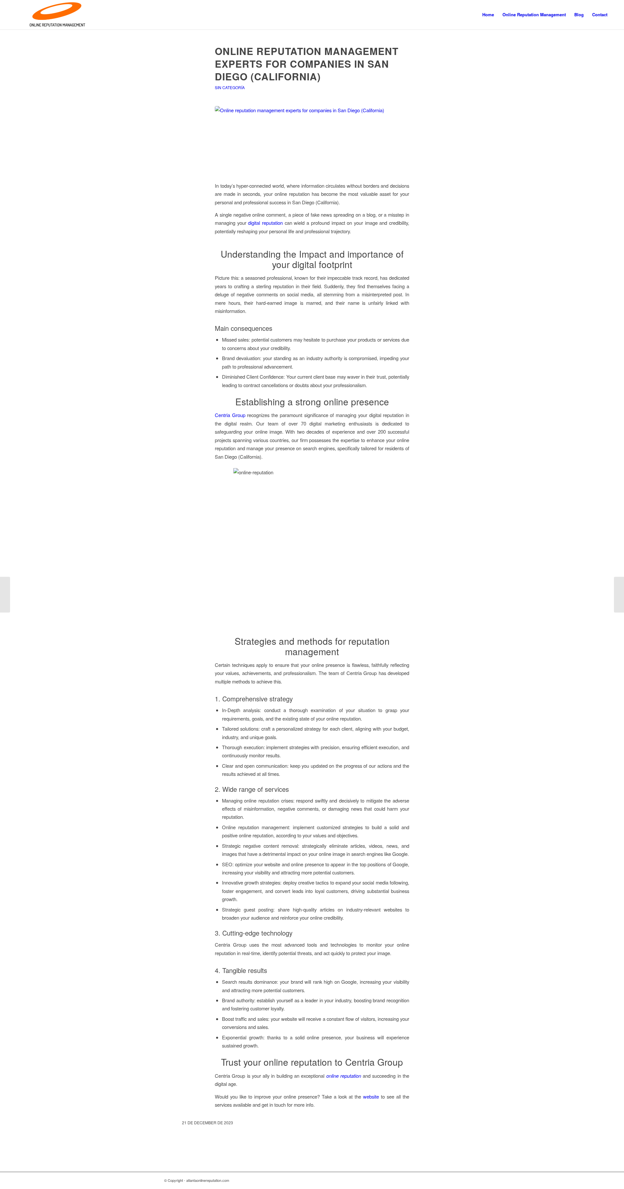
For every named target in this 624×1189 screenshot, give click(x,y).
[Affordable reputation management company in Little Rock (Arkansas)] (619, 595)
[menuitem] (488, 14)
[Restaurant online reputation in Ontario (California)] (5, 595)
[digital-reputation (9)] (312, 140)
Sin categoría (230, 87)
